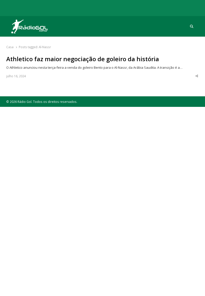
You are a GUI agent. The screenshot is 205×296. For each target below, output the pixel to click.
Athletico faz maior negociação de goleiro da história (82, 59)
